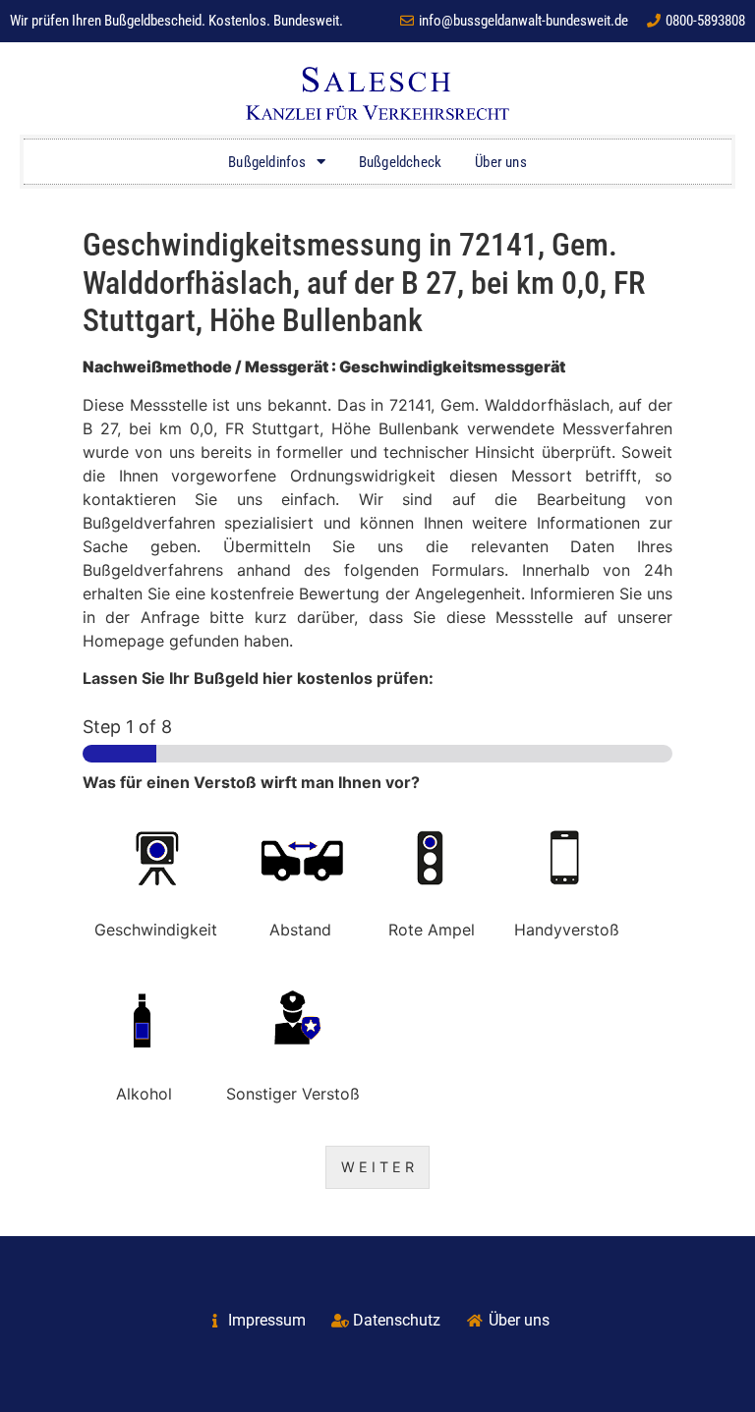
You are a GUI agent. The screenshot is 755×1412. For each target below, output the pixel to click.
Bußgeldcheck (400, 162)
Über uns (501, 162)
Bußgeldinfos (267, 162)
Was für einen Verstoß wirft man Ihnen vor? (251, 782)
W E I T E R (377, 1166)
